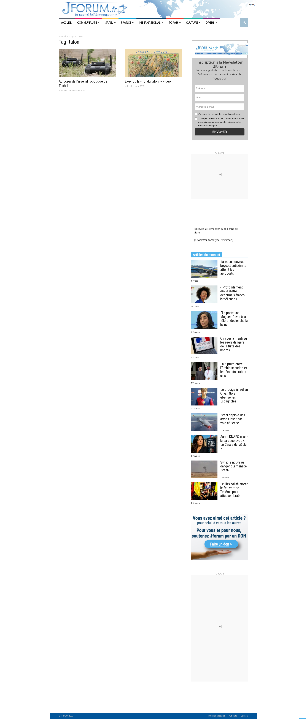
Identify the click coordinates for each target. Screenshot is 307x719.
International (149, 22)
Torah (173, 22)
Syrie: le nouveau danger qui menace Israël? (233, 466)
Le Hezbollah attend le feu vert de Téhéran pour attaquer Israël (234, 490)
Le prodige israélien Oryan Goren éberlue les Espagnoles (234, 395)
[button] (244, 22)
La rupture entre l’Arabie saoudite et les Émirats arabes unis (233, 370)
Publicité (233, 715)
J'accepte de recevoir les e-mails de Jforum (219, 114)
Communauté (87, 22)
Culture (192, 22)
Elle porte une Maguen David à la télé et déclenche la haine (234, 319)
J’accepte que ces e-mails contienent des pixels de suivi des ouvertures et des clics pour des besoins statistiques (221, 122)
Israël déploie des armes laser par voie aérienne (232, 419)
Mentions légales (216, 715)
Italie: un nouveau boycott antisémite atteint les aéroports (233, 268)
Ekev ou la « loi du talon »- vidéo (148, 81)
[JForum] (153, 9)
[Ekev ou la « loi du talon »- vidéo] (153, 63)
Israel (109, 22)
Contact (244, 715)
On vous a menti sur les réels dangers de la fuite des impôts (234, 344)
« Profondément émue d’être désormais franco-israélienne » (233, 293)
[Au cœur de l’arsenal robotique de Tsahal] (87, 63)
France (126, 22)
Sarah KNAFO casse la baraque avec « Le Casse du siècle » (234, 443)
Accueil (66, 22)
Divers (210, 22)
